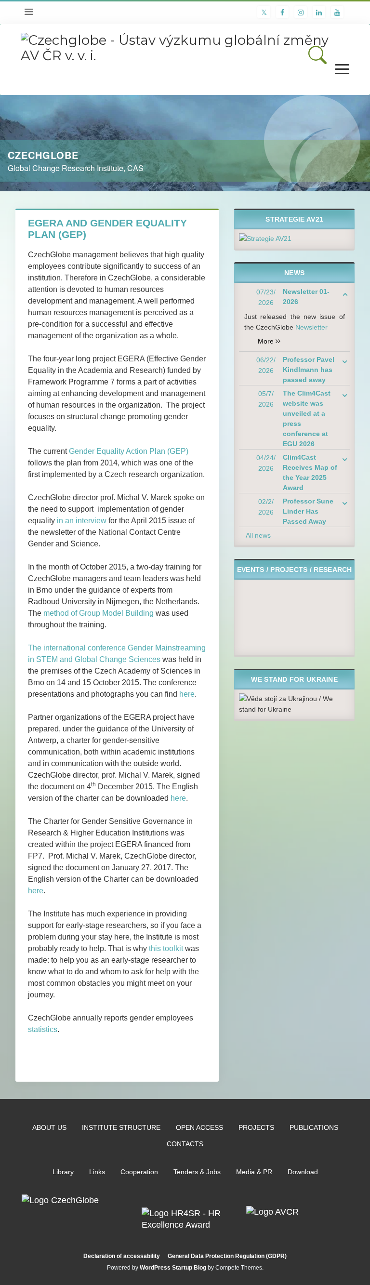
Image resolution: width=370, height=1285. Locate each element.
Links (97, 1172)
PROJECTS (256, 1127)
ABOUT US (49, 1127)
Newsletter (311, 327)
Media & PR (254, 1172)
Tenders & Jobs (197, 1172)
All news (258, 535)
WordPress (155, 1267)
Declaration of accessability (121, 1256)
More (269, 341)
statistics (42, 1029)
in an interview (81, 521)
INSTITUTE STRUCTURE (121, 1127)
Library (63, 1172)
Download (303, 1172)
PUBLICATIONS (314, 1127)
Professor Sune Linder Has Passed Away (308, 511)
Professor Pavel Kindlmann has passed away (308, 370)
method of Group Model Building (98, 613)
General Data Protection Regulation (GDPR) (227, 1256)
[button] (317, 55)
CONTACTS (185, 1144)
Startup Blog (189, 1267)
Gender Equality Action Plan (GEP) (128, 451)
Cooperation (139, 1172)
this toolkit (166, 948)
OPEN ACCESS (199, 1127)
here (187, 694)
